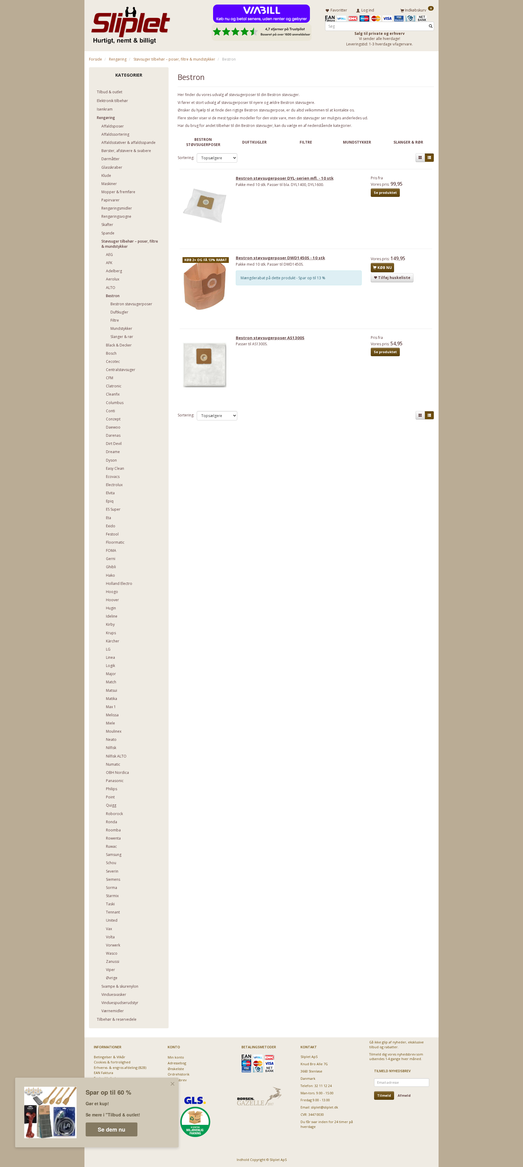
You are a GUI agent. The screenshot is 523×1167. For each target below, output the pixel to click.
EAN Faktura (103, 1072)
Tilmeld (384, 1095)
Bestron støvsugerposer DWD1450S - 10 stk (280, 257)
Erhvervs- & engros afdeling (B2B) (120, 1067)
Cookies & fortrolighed (112, 1062)
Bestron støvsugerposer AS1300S (270, 337)
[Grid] (420, 157)
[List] (429, 157)
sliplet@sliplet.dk (324, 1107)
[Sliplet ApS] (130, 23)
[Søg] (431, 26)
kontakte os (344, 110)
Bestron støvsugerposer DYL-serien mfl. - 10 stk (285, 178)
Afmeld (404, 1095)
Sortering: (186, 157)
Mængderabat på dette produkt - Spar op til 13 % (283, 277)
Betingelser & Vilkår (109, 1057)
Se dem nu (111, 1129)
